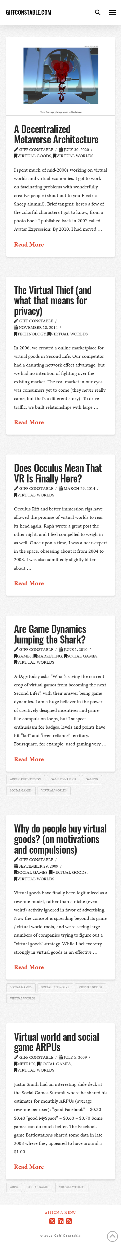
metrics (26, 1064)
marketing (49, 656)
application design (25, 779)
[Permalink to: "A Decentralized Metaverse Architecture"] (60, 76)
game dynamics (63, 779)
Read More (29, 244)
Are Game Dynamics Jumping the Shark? (50, 633)
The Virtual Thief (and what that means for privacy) (53, 300)
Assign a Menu (60, 1213)
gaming (92, 779)
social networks (55, 987)
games (24, 656)
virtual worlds (74, 156)
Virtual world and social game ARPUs (56, 1041)
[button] (98, 12)
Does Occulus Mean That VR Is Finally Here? (58, 472)
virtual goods (34, 156)
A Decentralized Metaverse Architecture (56, 133)
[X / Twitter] (52, 1221)
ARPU (14, 1187)
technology (31, 334)
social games (82, 656)
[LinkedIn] (60, 1221)
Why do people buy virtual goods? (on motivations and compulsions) (60, 838)
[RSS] (69, 1221)
